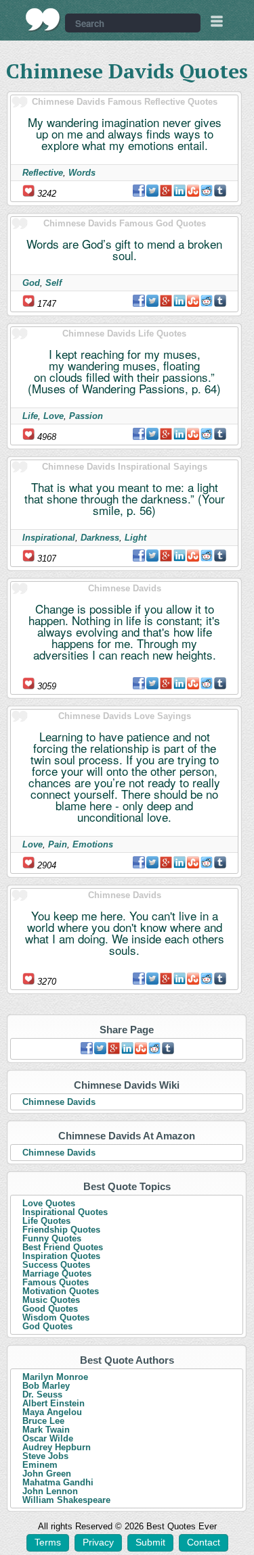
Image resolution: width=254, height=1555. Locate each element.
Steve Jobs (45, 1456)
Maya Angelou (52, 1412)
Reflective (42, 173)
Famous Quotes (55, 1282)
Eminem (40, 1465)
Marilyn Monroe (55, 1377)
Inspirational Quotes (65, 1212)
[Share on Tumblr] (220, 190)
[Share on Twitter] (152, 190)
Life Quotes (46, 1221)
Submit (150, 1542)
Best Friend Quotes (62, 1247)
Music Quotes (51, 1300)
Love (53, 416)
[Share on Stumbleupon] (193, 190)
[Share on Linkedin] (179, 190)
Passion (86, 416)
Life (30, 416)
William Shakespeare (66, 1500)
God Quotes (47, 1326)
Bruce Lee (43, 1421)
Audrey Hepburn (56, 1447)
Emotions (92, 844)
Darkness (100, 538)
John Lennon (50, 1491)
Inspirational (48, 538)
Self (53, 283)
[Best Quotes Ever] (43, 19)
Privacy (98, 1542)
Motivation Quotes (60, 1291)
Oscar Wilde (47, 1438)
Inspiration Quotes (61, 1256)
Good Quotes (50, 1309)
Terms (48, 1542)
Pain (57, 844)
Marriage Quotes (56, 1273)
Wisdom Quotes (55, 1317)
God (31, 283)
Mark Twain (46, 1430)
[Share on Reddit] (206, 190)
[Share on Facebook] (139, 190)
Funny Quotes (51, 1238)
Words (82, 173)
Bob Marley (46, 1386)
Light (135, 538)
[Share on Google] (166, 190)
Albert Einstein (53, 1403)
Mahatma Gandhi (57, 1482)
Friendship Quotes (61, 1230)
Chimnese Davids (59, 1102)
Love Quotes (48, 1203)
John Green (46, 1473)
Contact (203, 1542)
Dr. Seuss (42, 1394)
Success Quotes (56, 1265)
